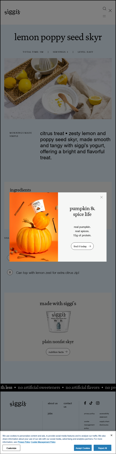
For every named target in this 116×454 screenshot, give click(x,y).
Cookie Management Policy (43, 441)
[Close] (111, 435)
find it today (80, 245)
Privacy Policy (24, 441)
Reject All (102, 447)
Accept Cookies (83, 447)
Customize (11, 447)
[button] (101, 197)
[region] (58, 442)
